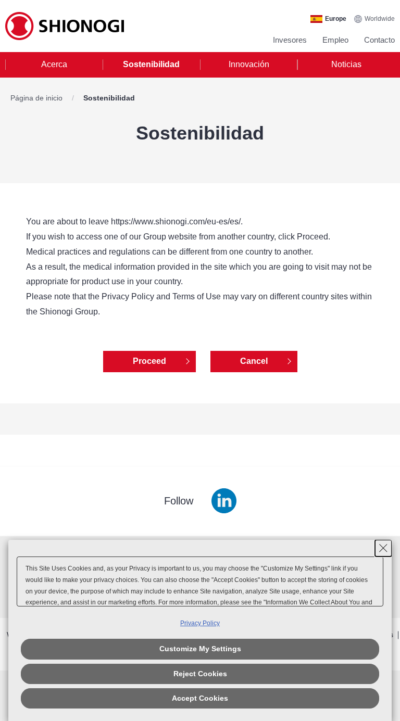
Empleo (335, 39)
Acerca (54, 64)
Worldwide (380, 18)
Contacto (379, 39)
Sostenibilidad (151, 64)
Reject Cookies (200, 673)
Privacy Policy (200, 623)
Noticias (346, 64)
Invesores (290, 39)
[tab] (54, 65)
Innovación (249, 64)
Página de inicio (37, 98)
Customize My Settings (200, 648)
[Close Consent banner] (383, 548)
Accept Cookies (200, 698)
